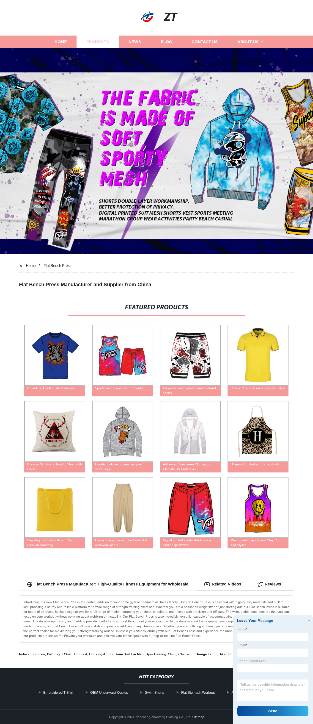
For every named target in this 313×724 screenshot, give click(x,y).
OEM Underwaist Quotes (109, 692)
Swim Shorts (154, 692)
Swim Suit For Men (129, 654)
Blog (166, 42)
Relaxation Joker (32, 654)
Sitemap (198, 717)
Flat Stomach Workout (198, 692)
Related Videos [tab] (226, 584)
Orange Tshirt (206, 654)
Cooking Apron (101, 654)
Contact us (205, 42)
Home (61, 42)
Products (97, 42)
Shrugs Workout (181, 654)
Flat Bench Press (57, 266)
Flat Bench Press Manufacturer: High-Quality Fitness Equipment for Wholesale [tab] (111, 584)
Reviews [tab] (273, 584)
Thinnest (80, 654)
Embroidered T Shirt (58, 692)
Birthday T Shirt (59, 654)
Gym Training (156, 654)
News (135, 42)
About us (247, 42)
